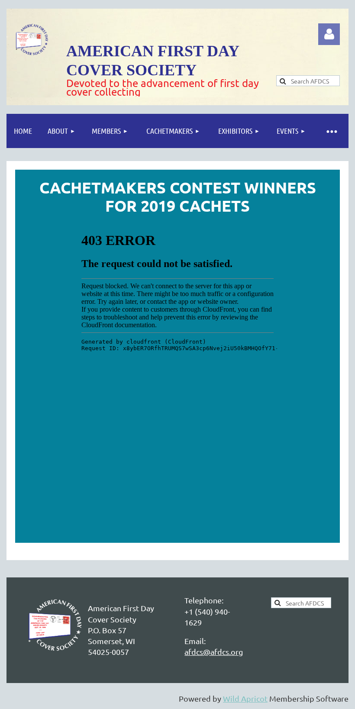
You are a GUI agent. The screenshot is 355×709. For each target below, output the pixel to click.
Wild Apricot (245, 698)
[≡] (331, 131)
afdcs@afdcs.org (213, 651)
